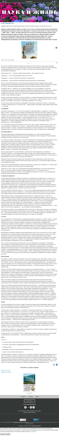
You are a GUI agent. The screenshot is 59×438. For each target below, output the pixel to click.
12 (1, 32)
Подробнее (34, 431)
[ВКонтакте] (57, 364)
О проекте (23, 396)
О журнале (29, 1)
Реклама (31, 396)
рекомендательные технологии (21, 422)
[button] (56, 48)
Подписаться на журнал (29, 18)
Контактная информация (29, 404)
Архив (37, 396)
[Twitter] (54, 364)
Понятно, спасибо (5, 434)
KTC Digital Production (36, 425)
